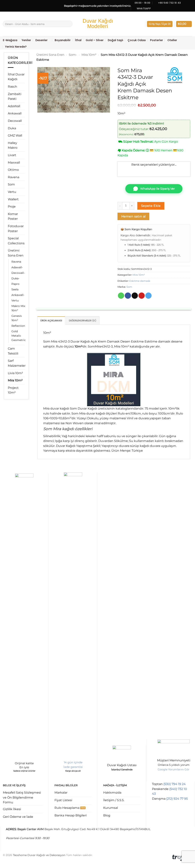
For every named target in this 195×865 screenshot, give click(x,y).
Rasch (12, 86)
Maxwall (14, 162)
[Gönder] (69, 24)
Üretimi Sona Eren (15, 253)
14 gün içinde (73, 762)
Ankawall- (17, 295)
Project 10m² (13, 390)
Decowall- (18, 273)
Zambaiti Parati (14, 96)
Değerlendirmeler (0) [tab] (82, 320)
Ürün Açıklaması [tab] (51, 320)
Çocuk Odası (137, 40)
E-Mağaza (10, 40)
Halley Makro (12, 145)
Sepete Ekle (151, 206)
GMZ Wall (15, 135)
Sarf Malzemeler (17, 363)
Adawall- (17, 267)
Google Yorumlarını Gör (173, 769)
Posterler (156, 40)
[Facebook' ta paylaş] (128, 295)
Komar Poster (13, 216)
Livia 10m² (15, 373)
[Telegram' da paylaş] (148, 295)
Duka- (15, 278)
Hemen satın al (133, 216)
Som (11, 184)
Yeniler (26, 40)
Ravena (13, 177)
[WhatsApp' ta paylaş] (121, 295)
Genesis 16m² (16, 318)
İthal (78, 40)
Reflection (18, 325)
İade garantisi (73, 767)
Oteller (172, 40)
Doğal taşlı (115, 40)
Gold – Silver (95, 40)
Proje (12, 206)
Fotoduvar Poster (16, 228)
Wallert (13, 199)
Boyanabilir (63, 40)
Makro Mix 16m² (18, 308)
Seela (14, 289)
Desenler (41, 40)
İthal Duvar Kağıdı (16, 77)
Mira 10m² (15, 380)
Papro (15, 284)
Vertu (12, 192)
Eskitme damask (139, 281)
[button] (160, 24)
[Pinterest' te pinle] (141, 295)
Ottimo (13, 170)
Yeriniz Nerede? (15, 47)
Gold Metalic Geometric (18, 336)
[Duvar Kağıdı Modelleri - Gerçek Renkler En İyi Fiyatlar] (97, 24)
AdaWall (14, 106)
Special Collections (16, 240)
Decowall (15, 121)
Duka (12, 128)
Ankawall (15, 113)
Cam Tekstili (13, 351)
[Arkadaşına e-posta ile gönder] (135, 295)
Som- (73, 55)
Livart (12, 155)
